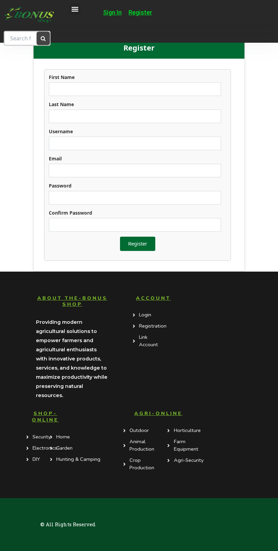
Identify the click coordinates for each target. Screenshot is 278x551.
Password (60, 185)
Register (140, 12)
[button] (75, 9)
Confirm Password (70, 213)
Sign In (112, 12)
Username (61, 131)
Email (55, 158)
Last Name (61, 104)
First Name (62, 77)
